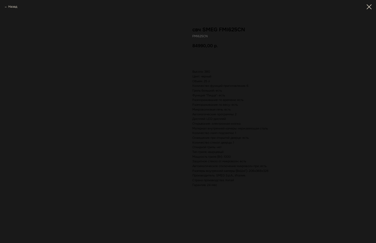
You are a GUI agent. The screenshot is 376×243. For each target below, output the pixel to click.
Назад (12, 6)
